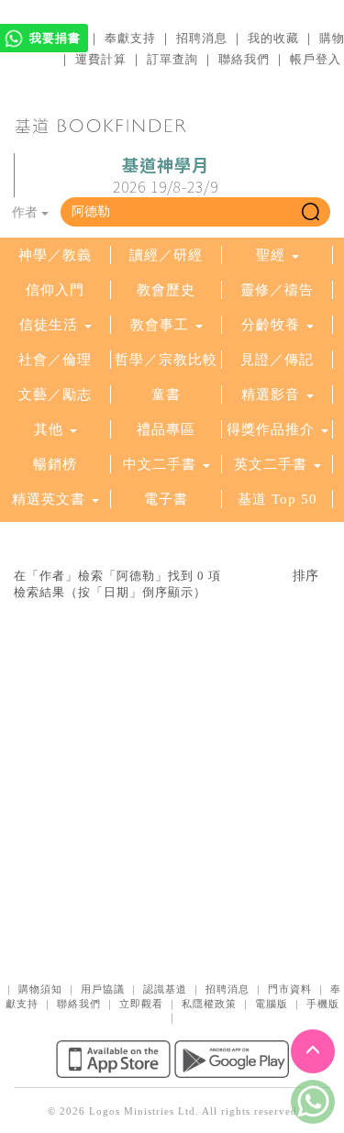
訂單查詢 (172, 59)
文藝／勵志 (55, 394)
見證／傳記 (277, 359)
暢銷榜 (55, 464)
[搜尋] (310, 212)
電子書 (166, 499)
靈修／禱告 (277, 290)
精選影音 (270, 394)
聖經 (270, 255)
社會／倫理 (55, 359)
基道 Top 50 (277, 499)
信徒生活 (48, 324)
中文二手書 (162, 464)
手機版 (322, 1003)
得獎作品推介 (271, 429)
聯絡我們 (244, 59)
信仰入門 (55, 290)
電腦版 (271, 1003)
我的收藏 (273, 38)
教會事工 (159, 324)
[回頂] (313, 1051)
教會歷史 (166, 290)
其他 (48, 429)
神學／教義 (55, 255)
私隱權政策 (209, 1003)
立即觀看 (141, 1003)
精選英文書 (51, 499)
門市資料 (290, 988)
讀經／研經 (166, 255)
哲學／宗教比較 (166, 359)
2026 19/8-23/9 (165, 176)
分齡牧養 (270, 324)
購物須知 (40, 988)
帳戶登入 (315, 59)
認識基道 (165, 988)
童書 (166, 394)
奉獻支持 (130, 38)
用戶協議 (103, 988)
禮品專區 (166, 429)
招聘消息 (201, 38)
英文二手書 (273, 464)
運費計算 (101, 59)
